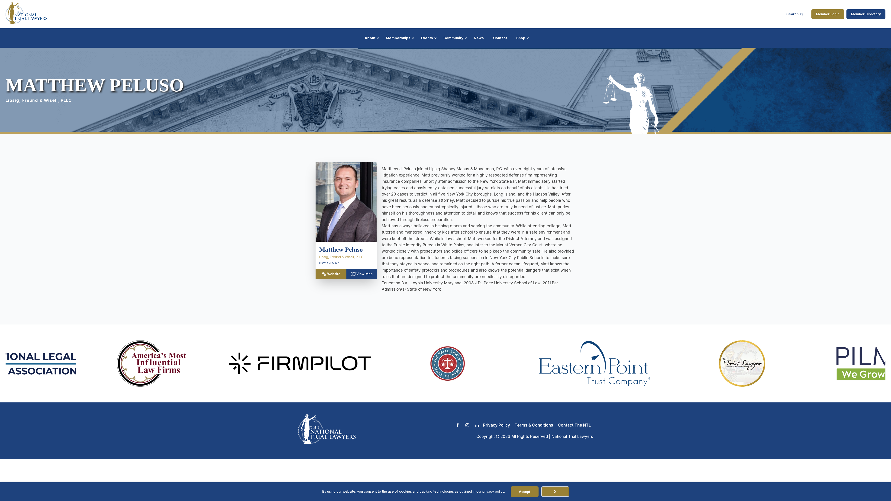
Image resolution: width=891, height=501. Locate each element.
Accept (524, 492)
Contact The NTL (574, 425)
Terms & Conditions (534, 425)
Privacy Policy (496, 425)
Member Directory (866, 14)
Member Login (827, 14)
